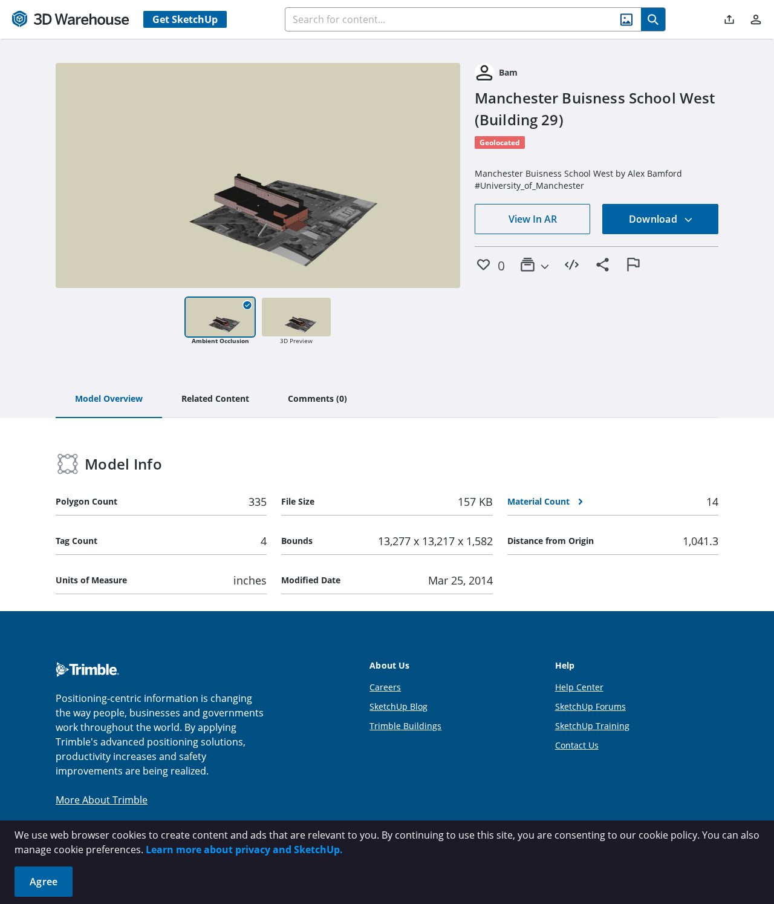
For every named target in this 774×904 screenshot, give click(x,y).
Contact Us (577, 745)
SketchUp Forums (590, 706)
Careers (385, 687)
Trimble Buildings (405, 726)
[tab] (109, 399)
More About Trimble (102, 800)
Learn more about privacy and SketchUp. (244, 849)
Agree (43, 881)
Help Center (579, 687)
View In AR (533, 219)
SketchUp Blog (398, 706)
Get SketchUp (185, 19)
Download (654, 219)
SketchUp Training (592, 726)
